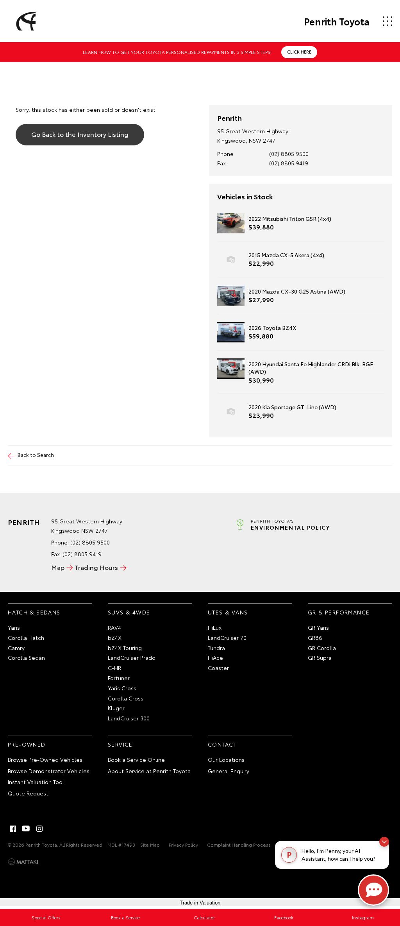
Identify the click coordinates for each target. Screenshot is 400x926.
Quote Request (28, 793)
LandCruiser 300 (129, 718)
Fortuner (119, 678)
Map (57, 566)
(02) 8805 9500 (289, 154)
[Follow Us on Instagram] (39, 828)
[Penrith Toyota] (25, 21)
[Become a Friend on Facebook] (13, 828)
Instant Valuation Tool (36, 782)
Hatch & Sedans (34, 612)
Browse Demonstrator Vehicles (48, 771)
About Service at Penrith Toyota (149, 771)
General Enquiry (228, 771)
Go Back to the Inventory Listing (80, 133)
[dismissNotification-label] (384, 842)
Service (120, 744)
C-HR (114, 668)
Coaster (218, 668)
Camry (16, 648)
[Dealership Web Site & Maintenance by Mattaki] (23, 862)
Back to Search (36, 454)
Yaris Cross (122, 688)
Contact (222, 744)
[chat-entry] (373, 890)
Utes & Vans (228, 612)
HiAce (215, 657)
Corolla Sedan (26, 657)
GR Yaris (318, 627)
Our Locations (226, 759)
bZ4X (114, 637)
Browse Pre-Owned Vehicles (45, 759)
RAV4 (114, 627)
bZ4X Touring (125, 648)
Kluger (116, 708)
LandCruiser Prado (131, 657)
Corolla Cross (125, 698)
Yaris (14, 627)
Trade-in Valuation (200, 903)
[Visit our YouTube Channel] (26, 828)
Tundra (216, 648)
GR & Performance (339, 612)
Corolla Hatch (26, 637)
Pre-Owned (27, 744)
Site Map (150, 844)
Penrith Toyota (337, 21)
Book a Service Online (136, 759)
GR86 (315, 637)
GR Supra (320, 657)
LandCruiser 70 (227, 637)
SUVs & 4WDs (129, 612)
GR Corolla (322, 648)
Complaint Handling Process (239, 844)
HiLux (214, 627)
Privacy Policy (183, 844)
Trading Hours (96, 566)
